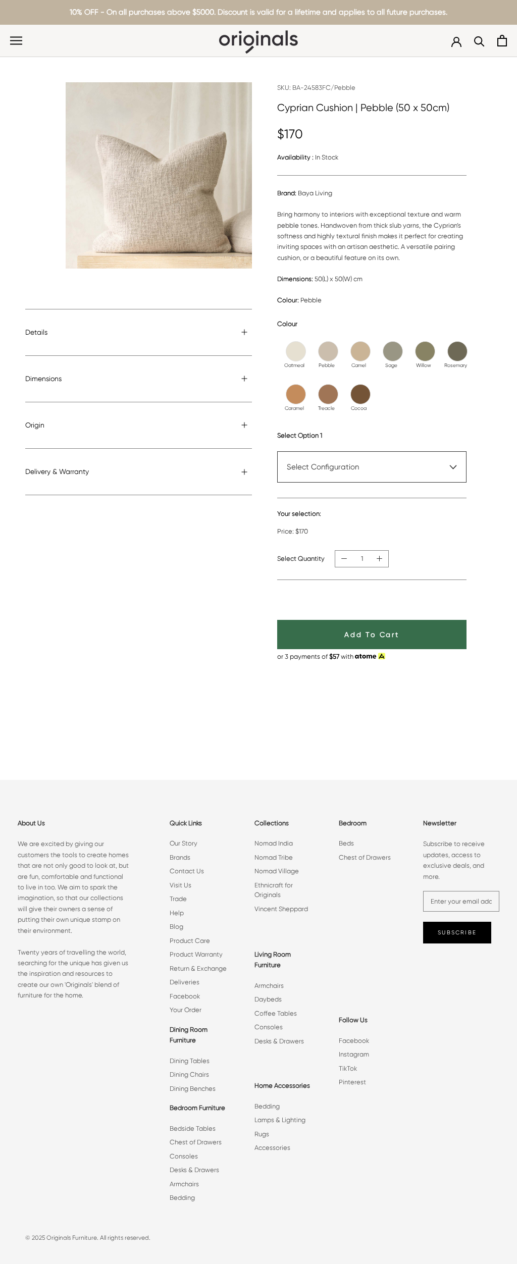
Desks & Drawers (194, 1170)
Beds (346, 843)
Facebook (185, 996)
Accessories (272, 1147)
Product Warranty (196, 954)
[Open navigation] (16, 40)
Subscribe (457, 932)
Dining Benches (193, 1088)
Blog (176, 926)
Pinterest (352, 1082)
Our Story (183, 843)
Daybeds (268, 999)
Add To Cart (371, 634)
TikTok (348, 1068)
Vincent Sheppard (281, 909)
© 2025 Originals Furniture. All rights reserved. (87, 1237)
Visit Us (180, 885)
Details (36, 332)
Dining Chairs (189, 1074)
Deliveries (184, 982)
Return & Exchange (198, 968)
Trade (178, 899)
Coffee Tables (275, 1013)
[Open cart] (502, 40)
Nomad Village (276, 871)
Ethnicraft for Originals (273, 890)
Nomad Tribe (273, 857)
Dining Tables (190, 1061)
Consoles (184, 1156)
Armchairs (184, 1184)
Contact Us (187, 871)
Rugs (261, 1134)
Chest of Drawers (196, 1142)
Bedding (182, 1197)
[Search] (479, 40)
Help (177, 913)
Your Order (185, 1010)
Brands (180, 857)
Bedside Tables (193, 1128)
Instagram (354, 1054)
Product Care (190, 940)
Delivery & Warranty (57, 471)
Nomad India (273, 843)
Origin (34, 425)
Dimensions (43, 379)
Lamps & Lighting (279, 1120)
